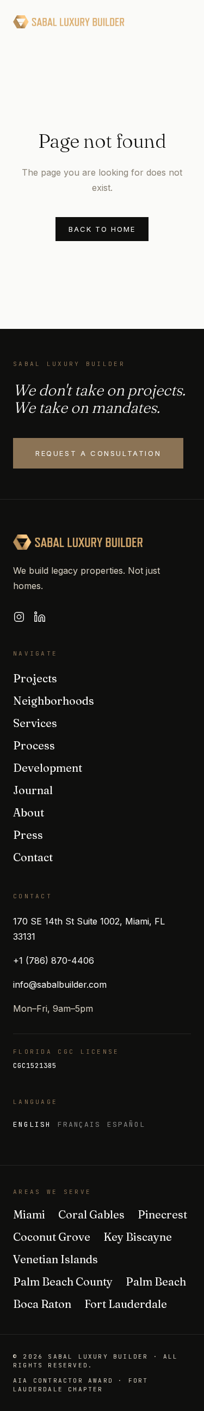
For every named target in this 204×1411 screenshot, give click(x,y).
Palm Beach (156, 1281)
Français (79, 1124)
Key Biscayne (137, 1237)
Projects (35, 678)
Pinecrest (162, 1214)
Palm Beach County (63, 1281)
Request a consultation (98, 453)
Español (126, 1124)
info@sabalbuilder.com (60, 984)
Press (28, 835)
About (28, 812)
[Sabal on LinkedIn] (40, 617)
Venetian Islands (55, 1259)
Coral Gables (91, 1214)
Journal (33, 790)
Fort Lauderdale (125, 1304)
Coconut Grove (51, 1237)
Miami (29, 1214)
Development (47, 767)
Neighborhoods (53, 700)
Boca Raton (42, 1304)
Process (34, 745)
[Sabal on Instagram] (19, 617)
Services (35, 723)
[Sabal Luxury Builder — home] (69, 21)
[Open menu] (180, 22)
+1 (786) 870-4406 (53, 960)
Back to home (102, 229)
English (32, 1124)
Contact (33, 857)
